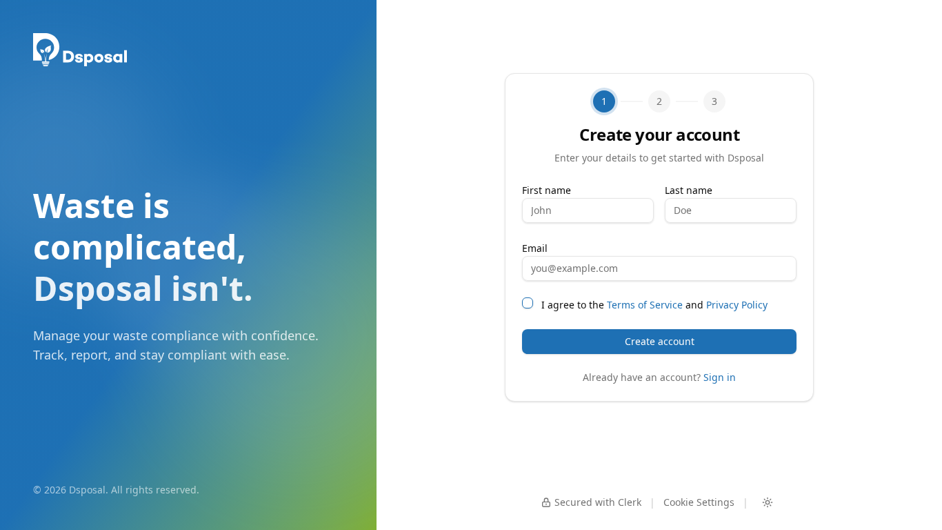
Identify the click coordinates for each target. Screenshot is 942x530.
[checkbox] (527, 302)
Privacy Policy (737, 304)
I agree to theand (654, 304)
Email (535, 248)
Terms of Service (645, 304)
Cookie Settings (698, 502)
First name (546, 190)
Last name (688, 190)
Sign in (719, 377)
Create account (659, 341)
